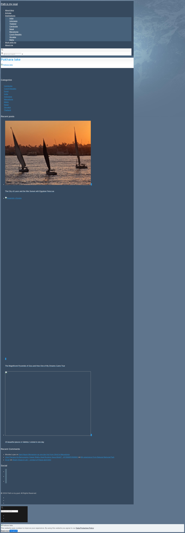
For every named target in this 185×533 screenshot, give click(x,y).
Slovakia (7, 107)
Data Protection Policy (85, 528)
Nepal (6, 105)
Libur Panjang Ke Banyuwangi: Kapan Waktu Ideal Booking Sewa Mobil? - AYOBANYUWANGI (41, 457)
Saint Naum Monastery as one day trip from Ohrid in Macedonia (44, 454)
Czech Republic (10, 89)
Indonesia (8, 97)
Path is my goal (9, 4)
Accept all (13, 531)
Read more (5, 531)
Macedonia (8, 99)
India (6, 94)
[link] (22, 54)
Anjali (7, 460)
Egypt (6, 91)
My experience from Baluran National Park (97, 457)
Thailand (7, 110)
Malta (6, 102)
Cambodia (8, 86)
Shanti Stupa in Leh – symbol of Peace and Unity (32, 460)
